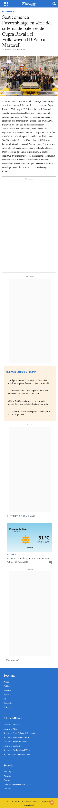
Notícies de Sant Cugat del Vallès (17, 754)
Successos (7, 690)
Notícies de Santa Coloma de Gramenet (19, 733)
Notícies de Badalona (12, 724)
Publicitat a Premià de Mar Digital (17, 784)
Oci (5, 698)
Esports (6, 694)
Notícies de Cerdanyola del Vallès (17, 750)
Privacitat (7, 776)
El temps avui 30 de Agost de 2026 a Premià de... (29, 558)
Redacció (8, 50)
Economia (8, 11)
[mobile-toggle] (6, 3)
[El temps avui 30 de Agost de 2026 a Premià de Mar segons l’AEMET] (29, 537)
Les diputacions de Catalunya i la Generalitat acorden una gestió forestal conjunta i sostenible (29, 382)
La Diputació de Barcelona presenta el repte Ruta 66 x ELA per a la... (29, 413)
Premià (6, 681)
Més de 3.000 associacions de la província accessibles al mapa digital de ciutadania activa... (29, 402)
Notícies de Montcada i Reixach (16, 737)
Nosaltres (7, 788)
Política (7, 686)
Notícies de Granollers (12, 745)
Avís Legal (8, 771)
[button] (54, 4)
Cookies (7, 780)
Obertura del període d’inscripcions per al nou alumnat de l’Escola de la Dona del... (28, 392)
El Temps (11, 554)
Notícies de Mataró (11, 728)
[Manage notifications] (52, 802)
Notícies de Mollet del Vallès (15, 741)
